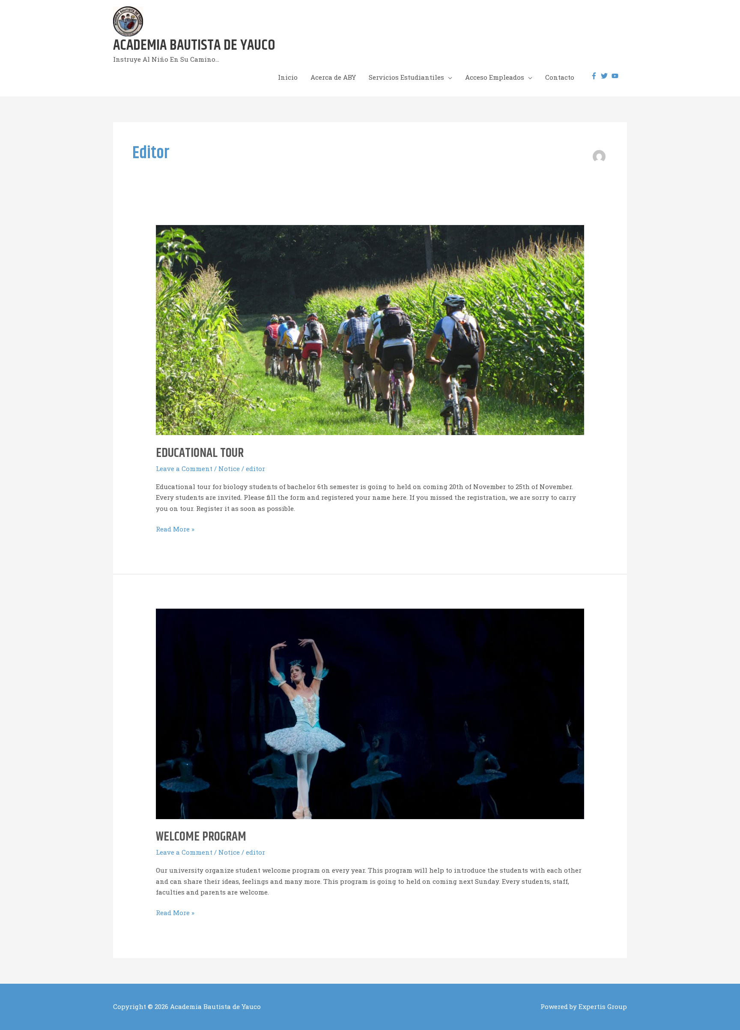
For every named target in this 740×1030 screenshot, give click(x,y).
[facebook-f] (595, 75)
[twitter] (605, 75)
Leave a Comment (184, 468)
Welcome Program (201, 837)
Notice (229, 468)
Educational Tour (200, 453)
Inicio (288, 77)
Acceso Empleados (494, 77)
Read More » (175, 529)
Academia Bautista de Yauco (194, 45)
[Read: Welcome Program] (370, 713)
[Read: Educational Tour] (370, 329)
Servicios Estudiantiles (406, 77)
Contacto (559, 77)
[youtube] (616, 75)
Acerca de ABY (333, 77)
